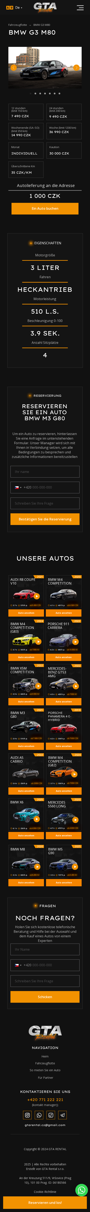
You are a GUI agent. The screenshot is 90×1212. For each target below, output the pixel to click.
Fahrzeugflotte (17, 25)
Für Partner (45, 1078)
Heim (45, 1056)
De (17, 7)
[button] (45, 1202)
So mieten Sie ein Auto (45, 1070)
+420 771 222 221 (45, 1099)
